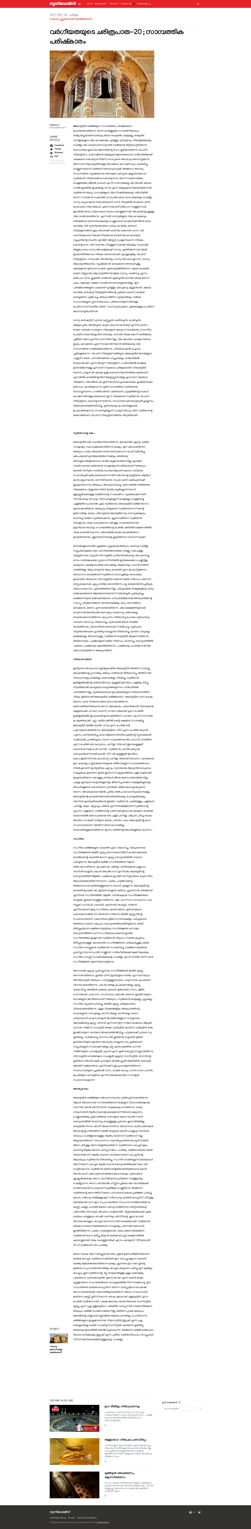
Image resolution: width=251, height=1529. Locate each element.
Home (90, 4)
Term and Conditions (87, 1518)
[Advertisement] (102, 1373)
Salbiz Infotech (103, 1522)
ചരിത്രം (74, 15)
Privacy (71, 1518)
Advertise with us (58, 1518)
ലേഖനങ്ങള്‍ (100, 4)
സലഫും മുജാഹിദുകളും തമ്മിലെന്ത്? (56, 1349)
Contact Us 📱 (128, 4)
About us (114, 4)
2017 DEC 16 (58, 15)
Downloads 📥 (144, 4)
